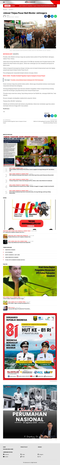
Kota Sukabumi (9, 252)
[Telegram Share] (52, 16)
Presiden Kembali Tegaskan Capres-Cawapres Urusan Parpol (14, 121)
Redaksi (40, 447)
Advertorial (5, 230)
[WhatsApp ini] (55, 16)
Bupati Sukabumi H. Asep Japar (12, 254)
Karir (4, 447)
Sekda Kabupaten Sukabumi (11, 257)
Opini (18, 241)
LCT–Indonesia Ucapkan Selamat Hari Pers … (14, 232)
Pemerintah (18, 173)
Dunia (16, 230)
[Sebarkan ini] (45, 16)
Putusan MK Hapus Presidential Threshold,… (19, 308)
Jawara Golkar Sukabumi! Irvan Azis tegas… (14, 298)
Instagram (41, 454)
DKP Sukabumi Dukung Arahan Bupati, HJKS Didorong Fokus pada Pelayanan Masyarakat (31, 175)
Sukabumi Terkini (19, 168)
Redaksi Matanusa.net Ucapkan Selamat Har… (19, 237)
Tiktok (23, 456)
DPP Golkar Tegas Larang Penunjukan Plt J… (19, 303)
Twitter (23, 454)
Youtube (6, 456)
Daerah (14, 168)
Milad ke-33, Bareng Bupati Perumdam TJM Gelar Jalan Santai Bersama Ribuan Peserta (45, 121)
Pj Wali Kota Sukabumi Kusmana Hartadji (15, 259)
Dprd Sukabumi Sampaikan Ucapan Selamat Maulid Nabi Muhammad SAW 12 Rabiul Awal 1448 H (24, 5)
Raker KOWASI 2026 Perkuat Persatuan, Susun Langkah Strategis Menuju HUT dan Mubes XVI (31, 170)
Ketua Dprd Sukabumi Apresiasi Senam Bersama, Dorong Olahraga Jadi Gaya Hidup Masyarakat (30, 192)
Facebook (7, 454)
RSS (40, 456)
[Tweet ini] (48, 16)
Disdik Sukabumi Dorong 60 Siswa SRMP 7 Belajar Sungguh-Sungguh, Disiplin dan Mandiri (31, 186)
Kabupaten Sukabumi (10, 249)
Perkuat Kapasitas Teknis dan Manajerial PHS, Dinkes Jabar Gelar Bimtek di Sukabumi (30, 180)
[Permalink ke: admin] (4, 16)
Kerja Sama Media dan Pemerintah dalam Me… (19, 242)
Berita (10, 168)
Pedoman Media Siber (8, 449)
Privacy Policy (24, 447)
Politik (11, 297)
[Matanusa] (30, 2)
